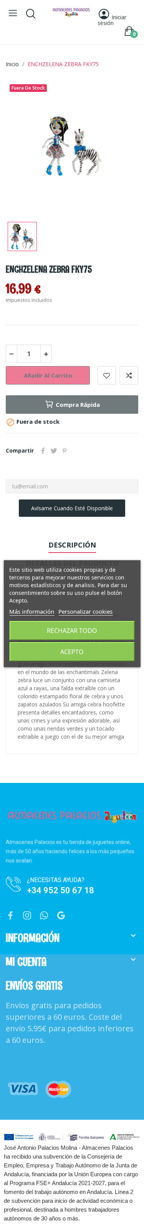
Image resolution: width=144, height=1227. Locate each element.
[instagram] (27, 916)
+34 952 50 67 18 (60, 890)
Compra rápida (78, 404)
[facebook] (10, 916)
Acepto (72, 652)
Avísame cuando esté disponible (72, 508)
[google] (61, 916)
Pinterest (64, 450)
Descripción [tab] (72, 544)
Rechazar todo (72, 630)
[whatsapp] (44, 916)
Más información (31, 611)
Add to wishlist (107, 375)
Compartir (43, 450)
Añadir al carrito (48, 375)
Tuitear (53, 450)
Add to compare (129, 375)
